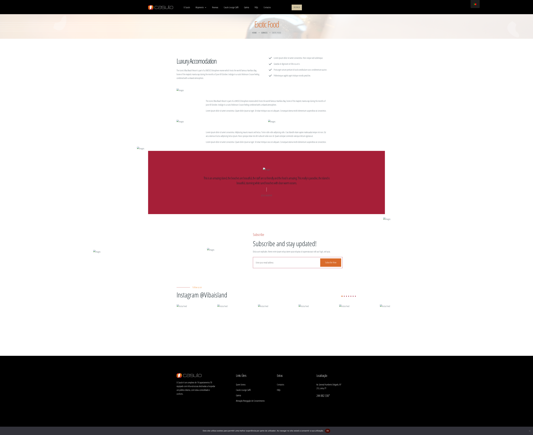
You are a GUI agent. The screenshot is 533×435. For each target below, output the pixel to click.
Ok (327, 431)
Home (254, 32)
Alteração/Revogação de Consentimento (250, 400)
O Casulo (187, 7)
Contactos (267, 7)
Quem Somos (241, 384)
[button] (342, 296)
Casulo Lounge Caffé (231, 7)
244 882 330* (323, 395)
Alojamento (200, 7)
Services (264, 32)
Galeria (246, 7)
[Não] (529, 430)
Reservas (215, 7)
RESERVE (297, 7)
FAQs (256, 7)
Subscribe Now (330, 262)
